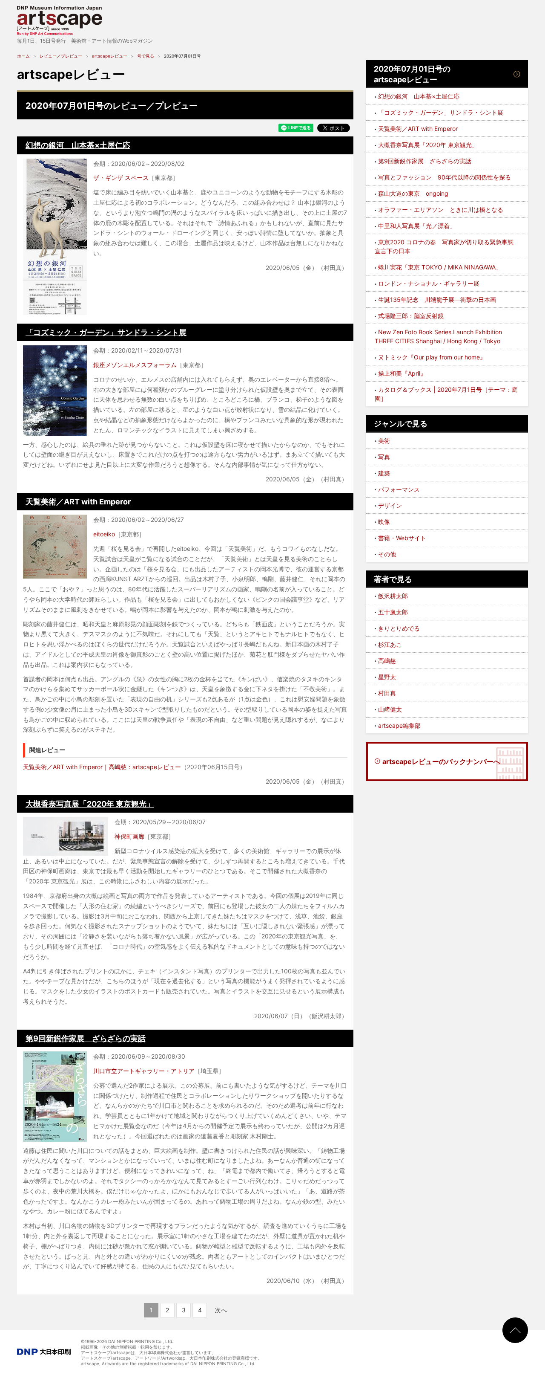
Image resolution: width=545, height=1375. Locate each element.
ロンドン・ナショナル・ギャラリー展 (428, 283)
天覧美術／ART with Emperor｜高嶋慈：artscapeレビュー (102, 766)
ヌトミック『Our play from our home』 (432, 357)
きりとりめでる (399, 628)
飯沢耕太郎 (393, 595)
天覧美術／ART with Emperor (78, 501)
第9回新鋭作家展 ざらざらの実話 (86, 1038)
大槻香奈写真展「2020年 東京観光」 (90, 803)
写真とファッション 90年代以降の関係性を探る (444, 177)
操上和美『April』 (402, 373)
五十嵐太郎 (393, 612)
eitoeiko (104, 534)
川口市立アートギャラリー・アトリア (144, 1070)
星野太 (387, 676)
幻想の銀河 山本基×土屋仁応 (78, 145)
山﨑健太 (390, 709)
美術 (384, 440)
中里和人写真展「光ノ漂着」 (417, 225)
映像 (384, 521)
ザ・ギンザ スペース (121, 177)
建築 (384, 473)
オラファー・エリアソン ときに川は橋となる (440, 209)
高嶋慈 (387, 660)
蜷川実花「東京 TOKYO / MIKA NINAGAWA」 (440, 267)
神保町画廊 (129, 836)
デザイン (390, 505)
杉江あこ (390, 644)
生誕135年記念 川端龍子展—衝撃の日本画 (437, 299)
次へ (221, 1310)
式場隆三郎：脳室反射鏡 (411, 315)
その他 (387, 554)
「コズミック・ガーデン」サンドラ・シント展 (106, 332)
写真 (384, 456)
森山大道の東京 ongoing (413, 193)
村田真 (387, 693)
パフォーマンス (399, 489)
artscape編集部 (399, 725)
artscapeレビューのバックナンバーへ (441, 761)
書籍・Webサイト (402, 537)
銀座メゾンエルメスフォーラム (135, 364)
